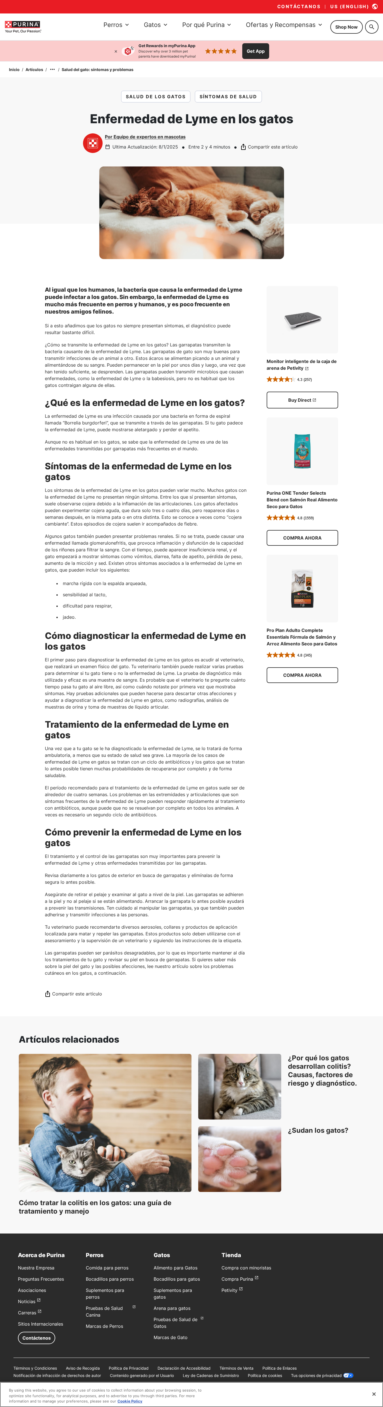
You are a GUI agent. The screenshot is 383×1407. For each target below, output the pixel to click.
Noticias (26, 1301)
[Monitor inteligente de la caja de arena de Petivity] (302, 320)
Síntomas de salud (228, 96)
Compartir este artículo (273, 147)
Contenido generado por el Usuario (142, 1375)
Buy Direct (299, 400)
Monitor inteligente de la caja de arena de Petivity (302, 364)
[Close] (374, 1394)
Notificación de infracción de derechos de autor (57, 1375)
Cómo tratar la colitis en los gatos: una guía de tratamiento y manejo (95, 1207)
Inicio (14, 69)
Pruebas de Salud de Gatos (175, 1323)
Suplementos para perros (105, 1293)
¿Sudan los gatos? (318, 1130)
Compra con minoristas (246, 1268)
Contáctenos (36, 1338)
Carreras (27, 1312)
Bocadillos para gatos (177, 1279)
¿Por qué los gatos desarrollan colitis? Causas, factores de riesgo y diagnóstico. (322, 1070)
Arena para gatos (172, 1308)
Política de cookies (265, 1375)
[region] (191, 1394)
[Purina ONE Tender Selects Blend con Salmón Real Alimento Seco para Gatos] (302, 451)
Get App (256, 51)
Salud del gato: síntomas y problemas (97, 69)
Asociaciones (32, 1290)
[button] (302, 538)
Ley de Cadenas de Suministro (211, 1375)
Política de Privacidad (129, 1368)
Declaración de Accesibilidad (184, 1368)
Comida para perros (107, 1268)
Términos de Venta (236, 1368)
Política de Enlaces (279, 1368)
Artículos (34, 69)
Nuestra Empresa (36, 1268)
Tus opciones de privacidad (316, 1375)
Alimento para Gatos (175, 1268)
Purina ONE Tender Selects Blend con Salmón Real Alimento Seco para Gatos (302, 499)
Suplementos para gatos (173, 1293)
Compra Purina (237, 1279)
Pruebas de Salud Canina (104, 1311)
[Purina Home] (22, 26)
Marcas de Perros (104, 1326)
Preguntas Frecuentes (41, 1279)
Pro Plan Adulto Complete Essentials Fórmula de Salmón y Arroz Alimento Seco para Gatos (302, 637)
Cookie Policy (129, 1401)
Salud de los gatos (156, 96)
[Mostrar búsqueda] (372, 27)
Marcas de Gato (171, 1337)
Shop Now (346, 27)
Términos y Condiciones (35, 1368)
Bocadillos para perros (110, 1279)
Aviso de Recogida (83, 1368)
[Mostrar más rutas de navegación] (52, 69)
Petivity (229, 1290)
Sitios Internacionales (40, 1324)
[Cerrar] (116, 51)
